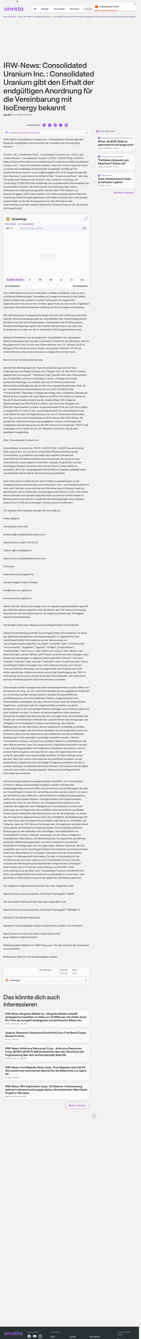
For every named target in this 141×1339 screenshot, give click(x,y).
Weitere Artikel (77, 1105)
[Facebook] (49, 126)
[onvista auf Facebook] (29, 1337)
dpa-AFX (7, 114)
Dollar (73, 1336)
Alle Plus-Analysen (123, 192)
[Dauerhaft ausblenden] (87, 132)
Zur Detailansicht (12, 286)
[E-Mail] (66, 126)
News (20, 17)
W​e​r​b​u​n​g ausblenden (93, 37)
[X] (60, 126)
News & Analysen (9, 17)
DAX (52, 1336)
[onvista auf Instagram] (40, 1337)
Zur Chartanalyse (80, 286)
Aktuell (44, 8)
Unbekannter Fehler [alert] (109, 7)
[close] (135, 4)
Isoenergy (19, 219)
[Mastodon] (44, 126)
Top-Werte (95, 1336)
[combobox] (53, 228)
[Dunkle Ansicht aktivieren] (17, 1)
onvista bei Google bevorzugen (24, 132)
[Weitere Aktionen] (86, 980)
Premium (74, 8)
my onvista (59, 8)
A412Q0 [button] (13, 224)
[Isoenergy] (7, 980)
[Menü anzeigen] (35, 9)
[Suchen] (84, 228)
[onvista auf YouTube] (34, 1337)
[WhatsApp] (55, 126)
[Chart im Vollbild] (86, 218)
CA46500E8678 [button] (27, 224)
